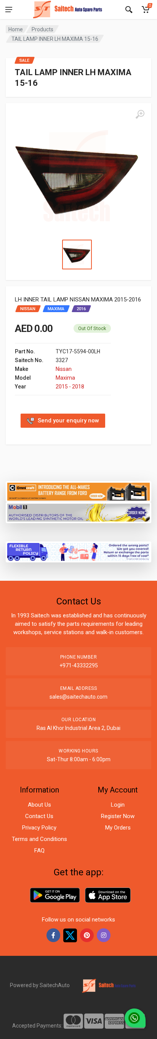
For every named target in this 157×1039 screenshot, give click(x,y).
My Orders (118, 827)
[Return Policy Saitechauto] (78, 551)
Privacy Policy (39, 827)
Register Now (118, 816)
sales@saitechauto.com (78, 697)
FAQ (39, 850)
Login (118, 804)
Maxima (65, 378)
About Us (39, 804)
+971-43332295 (78, 665)
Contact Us (39, 816)
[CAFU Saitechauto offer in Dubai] (78, 511)
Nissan (64, 369)
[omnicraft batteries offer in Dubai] (78, 491)
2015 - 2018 (70, 386)
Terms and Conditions (39, 839)
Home (15, 29)
